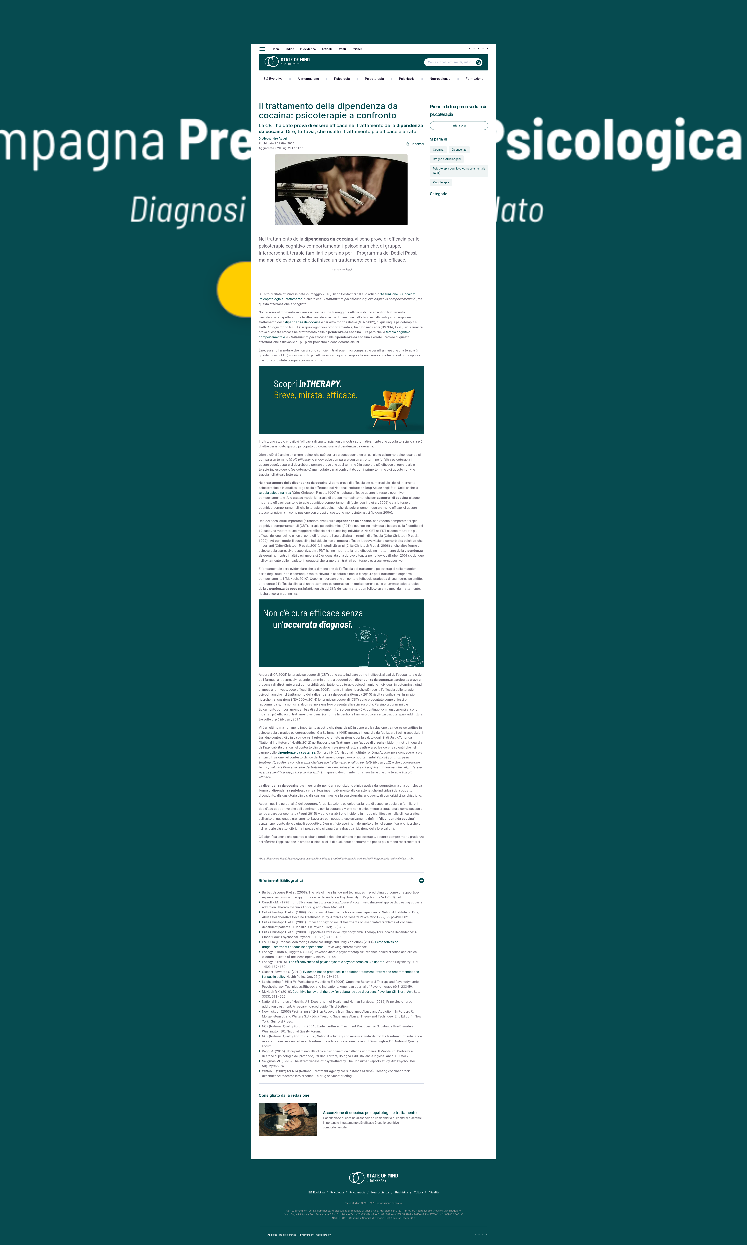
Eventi (342, 49)
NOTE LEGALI (339, 1218)
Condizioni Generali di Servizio (366, 1218)
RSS (412, 1218)
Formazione (474, 79)
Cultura (418, 1192)
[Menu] (262, 49)
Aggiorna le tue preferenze (281, 1235)
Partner (357, 49)
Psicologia (342, 79)
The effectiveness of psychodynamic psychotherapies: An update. (337, 962)
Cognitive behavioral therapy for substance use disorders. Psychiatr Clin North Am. (353, 992)
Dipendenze (459, 149)
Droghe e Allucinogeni (447, 159)
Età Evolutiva (273, 79)
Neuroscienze (440, 79)
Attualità (434, 1192)
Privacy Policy (306, 1235)
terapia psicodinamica (275, 493)
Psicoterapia (374, 79)
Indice (290, 49)
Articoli (327, 49)
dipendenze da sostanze (296, 752)
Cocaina (438, 149)
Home (276, 49)
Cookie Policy (323, 1235)
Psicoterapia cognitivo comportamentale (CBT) (459, 171)
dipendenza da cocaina (302, 322)
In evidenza (308, 49)
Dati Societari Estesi (397, 1218)
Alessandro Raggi (274, 138)
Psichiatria (407, 79)
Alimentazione (308, 79)
